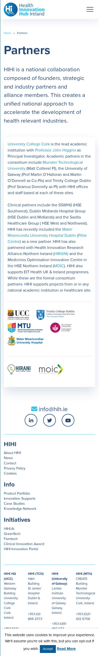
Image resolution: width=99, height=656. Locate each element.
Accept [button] (48, 649)
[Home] (22, 8)
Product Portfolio (17, 493)
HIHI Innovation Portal (21, 549)
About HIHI (12, 453)
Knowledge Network (20, 509)
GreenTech (12, 534)
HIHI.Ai (9, 529)
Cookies (10, 473)
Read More (66, 648)
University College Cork (29, 144)
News (8, 458)
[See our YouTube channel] (68, 420)
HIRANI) (61, 253)
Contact (10, 463)
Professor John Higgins (55, 150)
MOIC (59, 265)
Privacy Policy (14, 468)
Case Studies (14, 503)
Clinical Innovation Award (24, 544)
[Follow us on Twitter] (49, 420)
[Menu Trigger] (90, 9)
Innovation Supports (20, 498)
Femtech (11, 539)
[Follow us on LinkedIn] (31, 420)
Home (7, 33)
